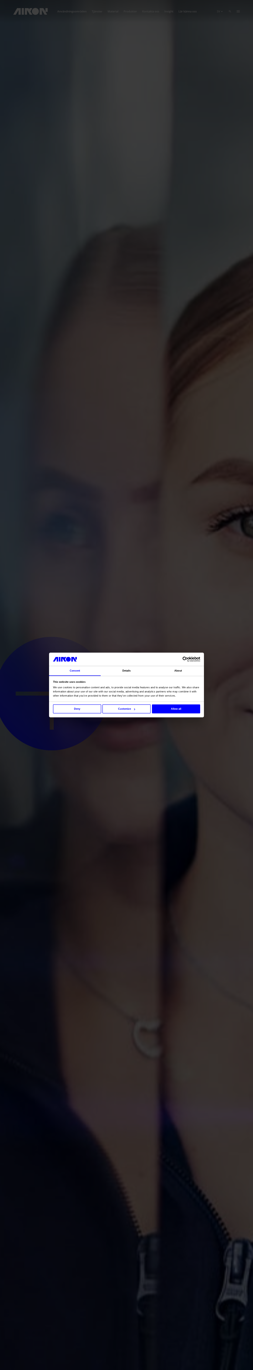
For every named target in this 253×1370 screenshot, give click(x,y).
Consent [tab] (75, 670)
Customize (124, 708)
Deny (77, 708)
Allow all (176, 708)
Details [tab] (126, 670)
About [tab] (178, 670)
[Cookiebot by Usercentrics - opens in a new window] (185, 659)
